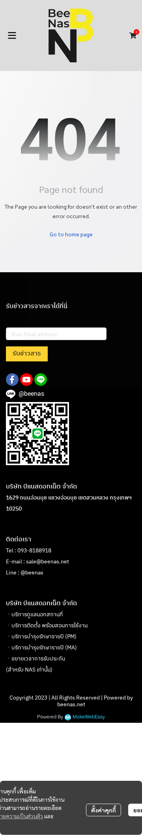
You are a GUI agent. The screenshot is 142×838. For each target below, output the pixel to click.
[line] (40, 379)
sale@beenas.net (47, 561)
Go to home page (71, 234)
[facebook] (12, 379)
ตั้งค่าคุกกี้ (103, 810)
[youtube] (26, 379)
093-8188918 (34, 550)
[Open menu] (12, 35)
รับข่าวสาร (27, 353)
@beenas (32, 572)
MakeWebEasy (89, 717)
